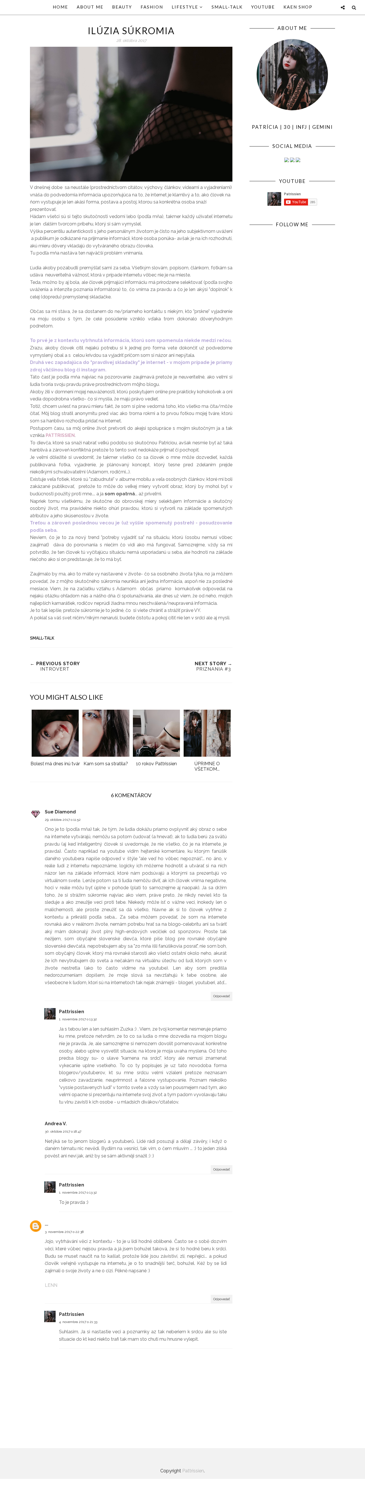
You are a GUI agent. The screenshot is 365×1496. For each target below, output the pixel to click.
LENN (51, 1285)
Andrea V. (56, 1123)
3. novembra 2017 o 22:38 (64, 1232)
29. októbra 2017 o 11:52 (63, 820)
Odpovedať (221, 996)
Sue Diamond (60, 812)
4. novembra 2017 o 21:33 (78, 1322)
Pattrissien (71, 1011)
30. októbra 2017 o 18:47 (63, 1131)
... (46, 1224)
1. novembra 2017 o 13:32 (78, 1019)
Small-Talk (42, 638)
